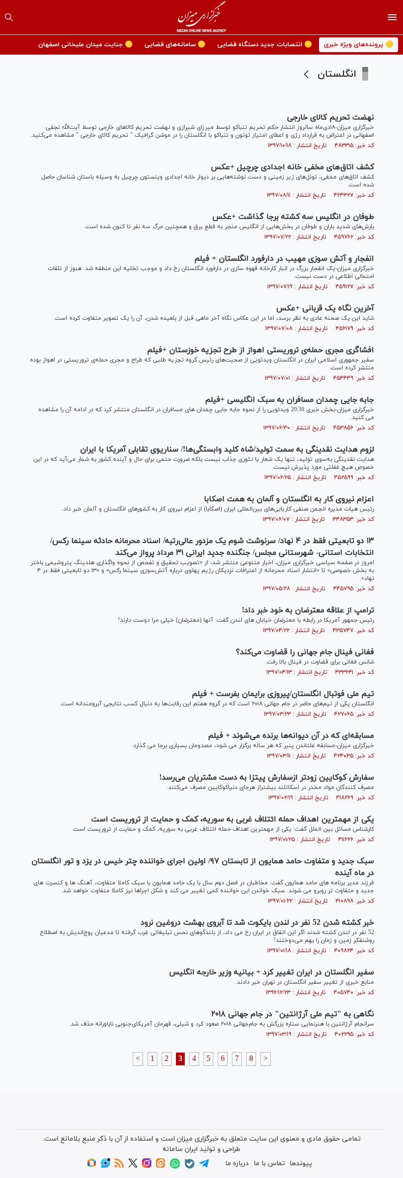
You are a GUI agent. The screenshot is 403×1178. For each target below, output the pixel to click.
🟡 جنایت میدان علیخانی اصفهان (85, 44)
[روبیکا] (91, 1166)
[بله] (190, 1167)
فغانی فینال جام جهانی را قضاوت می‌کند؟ (305, 652)
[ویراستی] (105, 1166)
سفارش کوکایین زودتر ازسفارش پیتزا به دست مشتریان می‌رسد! (266, 777)
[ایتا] (160, 1166)
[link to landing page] (202, 17)
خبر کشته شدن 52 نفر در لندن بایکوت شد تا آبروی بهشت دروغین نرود (257, 922)
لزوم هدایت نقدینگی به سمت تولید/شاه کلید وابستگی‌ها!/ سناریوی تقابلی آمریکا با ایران (227, 449)
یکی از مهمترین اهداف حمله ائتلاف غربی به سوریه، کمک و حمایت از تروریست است (232, 819)
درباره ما (237, 1163)
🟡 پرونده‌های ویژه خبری (358, 44)
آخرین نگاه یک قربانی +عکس (325, 308)
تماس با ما (269, 1163)
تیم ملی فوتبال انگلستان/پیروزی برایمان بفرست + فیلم (283, 694)
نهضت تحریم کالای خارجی (330, 117)
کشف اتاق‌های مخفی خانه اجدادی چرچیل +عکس (292, 167)
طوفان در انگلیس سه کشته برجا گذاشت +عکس (293, 216)
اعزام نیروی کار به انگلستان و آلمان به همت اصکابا (289, 499)
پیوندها (300, 1163)
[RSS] (119, 1166)
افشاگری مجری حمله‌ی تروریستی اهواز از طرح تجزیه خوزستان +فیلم (260, 350)
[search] (9, 17)
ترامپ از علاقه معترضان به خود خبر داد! (308, 610)
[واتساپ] (175, 1167)
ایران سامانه (180, 1149)
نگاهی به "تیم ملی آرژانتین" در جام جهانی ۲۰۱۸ (292, 1014)
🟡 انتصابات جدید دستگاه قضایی (264, 44)
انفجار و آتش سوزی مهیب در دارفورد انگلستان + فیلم (284, 258)
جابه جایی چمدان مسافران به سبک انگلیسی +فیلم (289, 399)
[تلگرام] (204, 1166)
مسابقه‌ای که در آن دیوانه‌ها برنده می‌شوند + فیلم (291, 735)
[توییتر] (133, 1166)
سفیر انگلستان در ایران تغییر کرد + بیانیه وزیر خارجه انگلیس (271, 972)
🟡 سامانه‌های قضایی (174, 44)
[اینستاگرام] (146, 1166)
